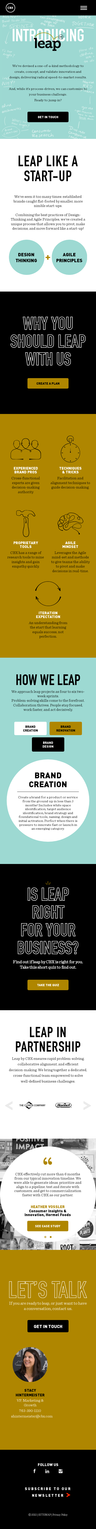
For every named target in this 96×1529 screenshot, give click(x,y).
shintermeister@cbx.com (32, 1416)
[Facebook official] (34, 1472)
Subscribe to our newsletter (48, 1491)
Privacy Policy (60, 1514)
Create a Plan (48, 383)
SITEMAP (44, 1514)
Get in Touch (48, 117)
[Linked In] (47, 1472)
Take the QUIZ (48, 985)
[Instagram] (61, 1472)
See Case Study (47, 1226)
